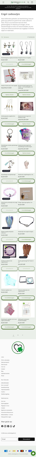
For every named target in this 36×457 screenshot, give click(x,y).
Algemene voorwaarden (6, 410)
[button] (3, 2)
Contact (3, 369)
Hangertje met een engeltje (24, 57)
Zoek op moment (5, 362)
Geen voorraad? (4, 385)
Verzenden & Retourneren (7, 412)
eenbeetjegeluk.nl (15, 454)
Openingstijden (5, 403)
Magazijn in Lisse (5, 405)
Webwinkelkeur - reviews (7, 414)
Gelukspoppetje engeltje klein (8, 116)
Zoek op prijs (4, 364)
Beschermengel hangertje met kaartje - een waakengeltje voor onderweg (25, 87)
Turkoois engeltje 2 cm (6, 290)
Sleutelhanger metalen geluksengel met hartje (9, 146)
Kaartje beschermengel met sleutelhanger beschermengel (25, 146)
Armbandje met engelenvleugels (25, 231)
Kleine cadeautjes (5, 360)
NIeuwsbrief (26, 439)
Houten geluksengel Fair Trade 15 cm (25, 261)
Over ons (3, 401)
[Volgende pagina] (22, 335)
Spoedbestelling (5, 387)
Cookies (3, 391)
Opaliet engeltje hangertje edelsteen (7, 232)
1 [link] (13, 335)
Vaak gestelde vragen (6, 416)
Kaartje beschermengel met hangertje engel (24, 116)
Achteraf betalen (5, 382)
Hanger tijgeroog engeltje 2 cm (25, 202)
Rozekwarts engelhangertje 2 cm (25, 174)
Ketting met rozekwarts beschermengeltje (23, 320)
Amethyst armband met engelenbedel (6, 261)
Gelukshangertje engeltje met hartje (9, 57)
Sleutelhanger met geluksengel (8, 174)
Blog (2, 371)
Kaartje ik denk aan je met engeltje (9, 85)
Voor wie (3, 366)
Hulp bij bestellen (5, 389)
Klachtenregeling (5, 394)
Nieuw (2, 375)
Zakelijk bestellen (5, 373)
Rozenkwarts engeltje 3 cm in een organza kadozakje (9, 320)
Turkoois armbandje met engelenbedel (23, 290)
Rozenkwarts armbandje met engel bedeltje (9, 203)
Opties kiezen (10, 94)
